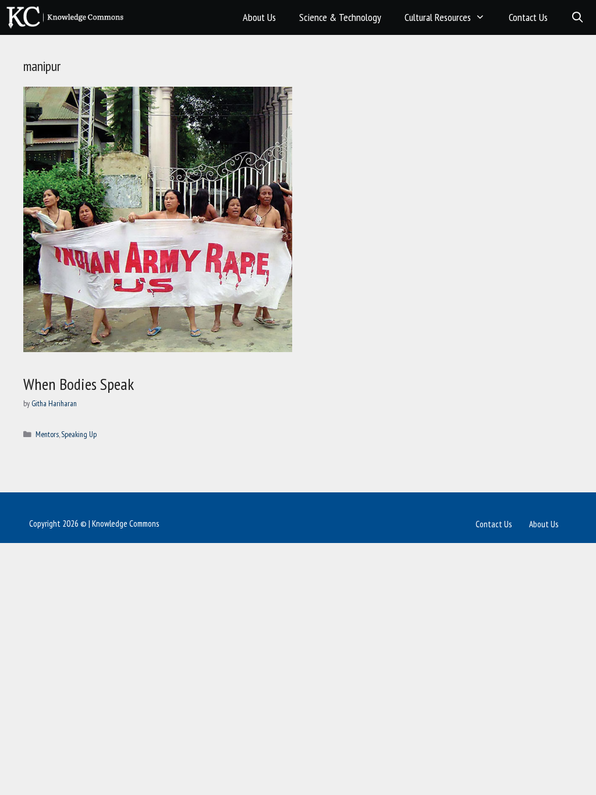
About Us (259, 17)
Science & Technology (340, 17)
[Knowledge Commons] (68, 17)
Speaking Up (79, 434)
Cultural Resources (438, 17)
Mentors (47, 434)
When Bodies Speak (78, 384)
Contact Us (528, 17)
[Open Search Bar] (577, 17)
